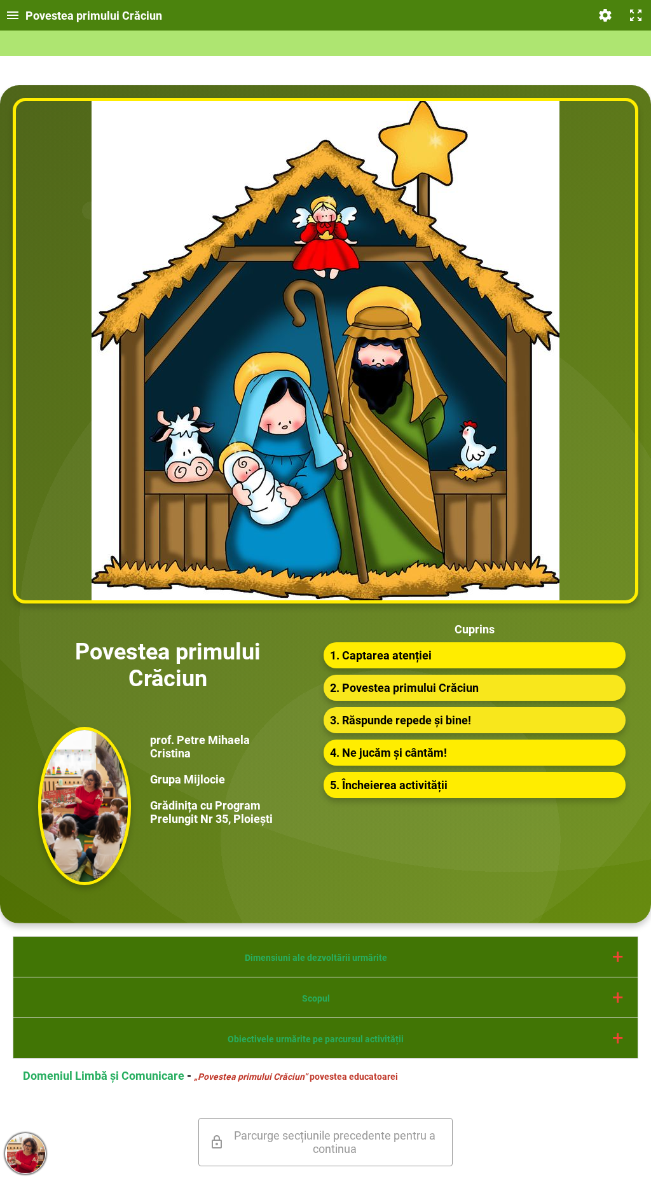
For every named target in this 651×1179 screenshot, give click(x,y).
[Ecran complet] (635, 15)
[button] (325, 957)
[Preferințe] (605, 15)
